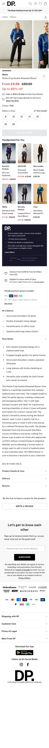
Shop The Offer (12, 101)
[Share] (45, 17)
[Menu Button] (3, 3)
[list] (24, 45)
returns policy (39, 282)
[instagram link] (21, 664)
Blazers (13, 17)
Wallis (5, 74)
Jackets (5, 17)
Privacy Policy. (24, 578)
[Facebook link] (27, 664)
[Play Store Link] (24, 652)
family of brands (23, 570)
